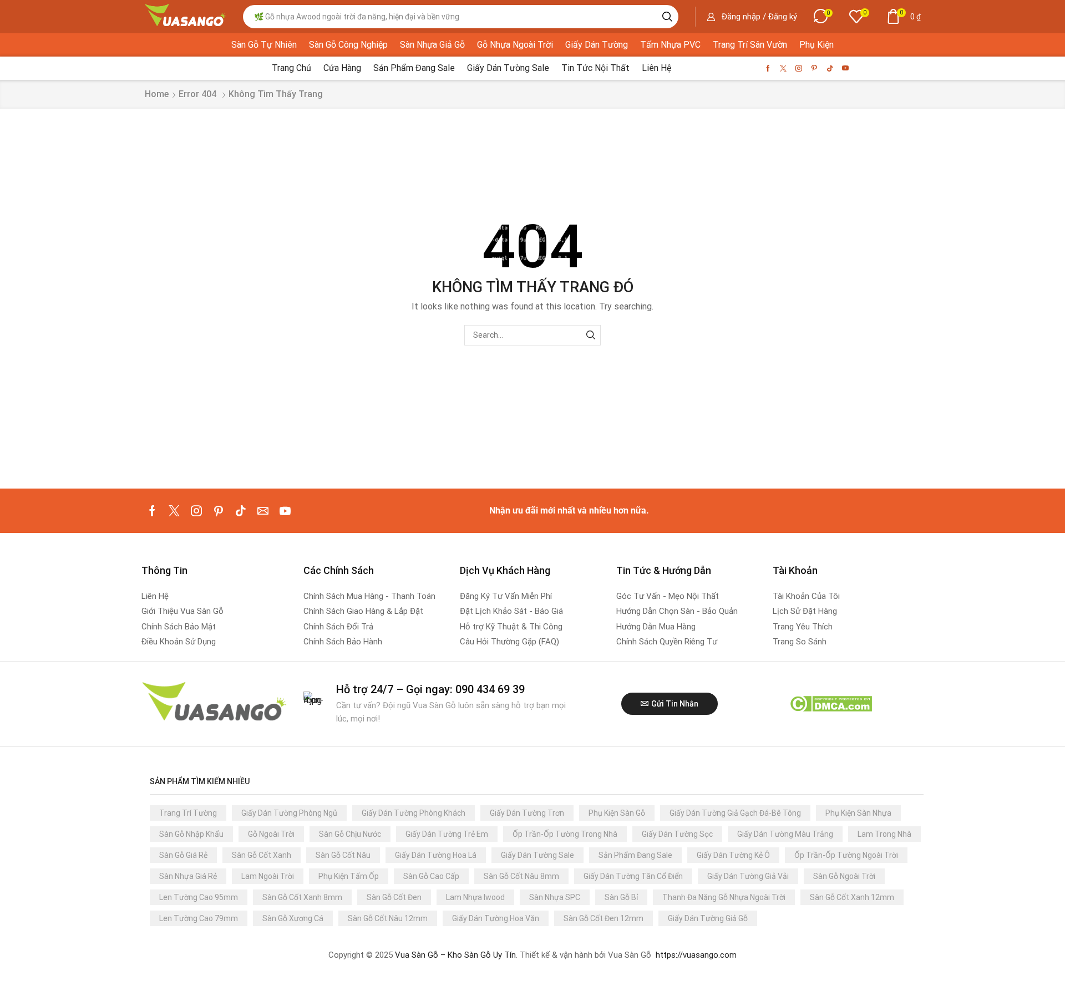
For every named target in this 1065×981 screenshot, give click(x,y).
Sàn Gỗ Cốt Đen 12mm (603, 918)
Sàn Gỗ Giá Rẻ (183, 855)
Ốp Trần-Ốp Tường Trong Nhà (565, 834)
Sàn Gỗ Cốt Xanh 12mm (852, 897)
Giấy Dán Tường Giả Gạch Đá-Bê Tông (735, 813)
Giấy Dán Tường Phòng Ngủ (289, 813)
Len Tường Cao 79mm (198, 918)
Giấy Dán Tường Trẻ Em (446, 834)
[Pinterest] (814, 68)
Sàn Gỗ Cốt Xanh (261, 855)
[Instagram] (798, 68)
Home (157, 94)
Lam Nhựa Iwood (475, 897)
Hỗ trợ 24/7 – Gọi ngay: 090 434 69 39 (430, 689)
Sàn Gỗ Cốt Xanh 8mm (302, 897)
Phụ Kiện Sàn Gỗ (617, 813)
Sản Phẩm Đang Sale (635, 855)
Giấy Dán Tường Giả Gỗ (708, 918)
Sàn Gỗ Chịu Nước (350, 834)
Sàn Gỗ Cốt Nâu (343, 855)
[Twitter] (783, 68)
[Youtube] (845, 68)
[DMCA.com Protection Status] (830, 703)
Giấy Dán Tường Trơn (527, 813)
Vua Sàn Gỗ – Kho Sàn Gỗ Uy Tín (455, 955)
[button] (752, 17)
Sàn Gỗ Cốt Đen (394, 897)
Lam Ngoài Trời (267, 876)
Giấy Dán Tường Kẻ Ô (733, 855)
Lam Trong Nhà (884, 834)
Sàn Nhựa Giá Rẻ (188, 876)
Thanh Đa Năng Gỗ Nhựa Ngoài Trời (723, 897)
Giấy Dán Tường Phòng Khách (413, 813)
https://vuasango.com (696, 955)
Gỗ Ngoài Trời (271, 834)
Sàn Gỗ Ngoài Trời (844, 876)
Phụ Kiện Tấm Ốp (348, 876)
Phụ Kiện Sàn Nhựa (858, 813)
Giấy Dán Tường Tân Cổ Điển (633, 876)
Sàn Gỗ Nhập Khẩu (191, 834)
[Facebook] (768, 68)
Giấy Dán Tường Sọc (677, 834)
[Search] (667, 16)
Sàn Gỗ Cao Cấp (431, 876)
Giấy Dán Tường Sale (537, 855)
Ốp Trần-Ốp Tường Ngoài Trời (846, 855)
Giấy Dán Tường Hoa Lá (435, 855)
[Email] (262, 510)
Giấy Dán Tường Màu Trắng (785, 834)
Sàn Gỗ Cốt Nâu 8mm (521, 876)
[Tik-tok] (829, 68)
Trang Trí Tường (188, 813)
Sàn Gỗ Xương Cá (292, 918)
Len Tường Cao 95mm (198, 897)
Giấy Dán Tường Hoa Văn (495, 918)
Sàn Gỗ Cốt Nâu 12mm (388, 918)
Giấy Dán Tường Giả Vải (748, 876)
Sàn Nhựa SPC (554, 897)
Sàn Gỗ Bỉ (621, 897)
